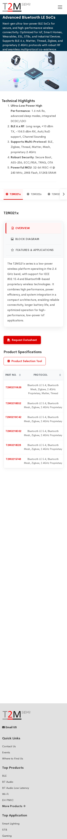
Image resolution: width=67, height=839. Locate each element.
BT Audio (7, 781)
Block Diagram (27, 239)
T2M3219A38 (13, 387)
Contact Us (9, 746)
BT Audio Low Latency (15, 788)
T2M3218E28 (13, 445)
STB (4, 829)
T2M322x (36, 194)
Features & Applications (34, 250)
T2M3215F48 (13, 459)
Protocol (41, 374)
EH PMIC (8, 800)
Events (6, 752)
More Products (12, 806)
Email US (11, 727)
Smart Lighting (10, 823)
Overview (22, 228)
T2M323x (57, 194)
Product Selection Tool (26, 361)
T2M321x (15, 194)
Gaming (7, 835)
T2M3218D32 (13, 431)
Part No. (11, 374)
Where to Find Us (12, 758)
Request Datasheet (24, 340)
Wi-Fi (5, 794)
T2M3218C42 (13, 417)
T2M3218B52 (13, 403)
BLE (4, 775)
